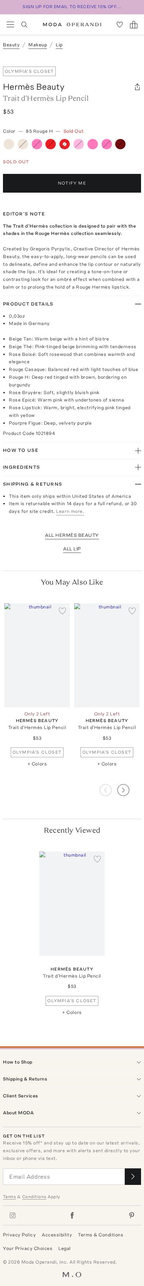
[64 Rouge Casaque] (50, 144)
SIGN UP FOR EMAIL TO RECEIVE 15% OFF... (72, 6)
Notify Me (72, 183)
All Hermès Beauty (72, 535)
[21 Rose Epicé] (93, 144)
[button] (129, 787)
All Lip (72, 548)
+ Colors (37, 764)
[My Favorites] (119, 24)
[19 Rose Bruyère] (79, 144)
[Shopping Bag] (133, 24)
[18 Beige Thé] (23, 144)
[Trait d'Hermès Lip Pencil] (37, 655)
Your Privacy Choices (27, 1248)
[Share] (137, 87)
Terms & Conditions (100, 1234)
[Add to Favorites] (62, 610)
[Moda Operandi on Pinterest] (131, 1215)
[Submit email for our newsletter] (133, 1176)
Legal (64, 1248)
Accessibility (57, 1234)
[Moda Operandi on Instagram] (12, 1215)
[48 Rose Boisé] (37, 144)
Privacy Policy (19, 1234)
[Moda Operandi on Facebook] (72, 1215)
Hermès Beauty (34, 86)
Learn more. (70, 511)
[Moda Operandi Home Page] (72, 24)
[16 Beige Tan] (9, 144)
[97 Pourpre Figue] (120, 144)
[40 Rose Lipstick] (107, 144)
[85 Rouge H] (65, 144)
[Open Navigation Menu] (10, 24)
